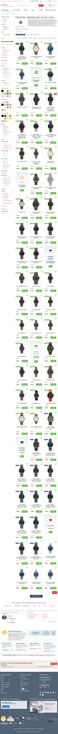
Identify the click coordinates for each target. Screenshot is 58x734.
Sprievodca (51, 10)
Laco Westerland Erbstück (36, 212)
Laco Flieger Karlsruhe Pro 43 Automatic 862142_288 (50, 109)
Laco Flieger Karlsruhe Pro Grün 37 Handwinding (22, 532)
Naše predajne (4, 692)
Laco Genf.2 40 (22, 333)
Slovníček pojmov (23, 684)
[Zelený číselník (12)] (8, 91)
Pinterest (56, 692)
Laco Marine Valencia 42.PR (36, 57)
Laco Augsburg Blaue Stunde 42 (21, 583)
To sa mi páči (6, 706)
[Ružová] (2, 107)
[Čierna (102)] (2, 91)
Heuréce (42, 655)
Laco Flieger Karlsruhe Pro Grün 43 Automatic (51, 480)
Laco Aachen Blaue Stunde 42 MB (51, 583)
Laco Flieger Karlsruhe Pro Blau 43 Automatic (50, 135)
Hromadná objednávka (24, 690)
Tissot (45, 605)
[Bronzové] (10, 107)
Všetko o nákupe (3, 1)
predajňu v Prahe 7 (50, 699)
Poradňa (22, 686)
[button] (41, 1)
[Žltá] (5, 107)
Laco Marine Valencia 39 (21, 427)
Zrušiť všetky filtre (18, 31)
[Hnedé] (8, 107)
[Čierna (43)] (2, 116)
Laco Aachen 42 (50, 380)
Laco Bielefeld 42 (50, 356)
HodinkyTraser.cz (34, 728)
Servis (2, 690)
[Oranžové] (5, 110)
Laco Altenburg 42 (22, 380)
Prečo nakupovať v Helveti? (32, 614)
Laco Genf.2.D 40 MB (50, 82)
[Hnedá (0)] (10, 94)
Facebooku (31, 655)
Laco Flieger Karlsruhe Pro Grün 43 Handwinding (36, 480)
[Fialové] (2, 110)
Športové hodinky (26, 605)
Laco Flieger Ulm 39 (22, 161)
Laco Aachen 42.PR (22, 107)
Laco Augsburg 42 (22, 403)
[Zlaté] (5, 102)
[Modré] (5, 105)
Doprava (2, 678)
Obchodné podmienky (5, 684)
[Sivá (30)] (8, 116)
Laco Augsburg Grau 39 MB (50, 188)
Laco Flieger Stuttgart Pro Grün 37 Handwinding (22, 558)
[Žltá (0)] (10, 91)
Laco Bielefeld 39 (21, 356)
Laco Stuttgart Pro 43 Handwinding (22, 262)
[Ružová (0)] (5, 96)
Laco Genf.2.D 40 (50, 309)
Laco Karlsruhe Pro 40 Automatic (51, 212)
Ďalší (54, 592)
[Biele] (10, 102)
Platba (2, 680)
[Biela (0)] (2, 118)
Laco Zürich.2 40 (50, 333)
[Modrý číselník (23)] (8, 94)
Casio (39, 605)
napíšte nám (35, 21)
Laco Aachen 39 (36, 380)
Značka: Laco (24, 29)
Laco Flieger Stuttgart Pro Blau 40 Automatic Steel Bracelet (36, 136)
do (7, 44)
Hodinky (3, 13)
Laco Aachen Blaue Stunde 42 (51, 57)
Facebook (43, 692)
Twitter (51, 692)
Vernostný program (4, 686)
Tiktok (53, 692)
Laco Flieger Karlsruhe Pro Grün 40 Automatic (36, 506)
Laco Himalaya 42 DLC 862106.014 (36, 107)
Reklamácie (7, 682)
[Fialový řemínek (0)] (2, 121)
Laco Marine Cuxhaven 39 (50, 162)
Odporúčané (25, 38)
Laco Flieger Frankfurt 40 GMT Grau (50, 428)
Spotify (43, 695)
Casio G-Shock (51, 605)
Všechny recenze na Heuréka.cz (14, 639)
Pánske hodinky (8, 13)
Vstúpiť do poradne (52, 621)
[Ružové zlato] (8, 102)
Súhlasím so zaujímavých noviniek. (45, 666)
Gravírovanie (45, 614)
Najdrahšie (40, 38)
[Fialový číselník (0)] (8, 96)
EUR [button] (44, 1)
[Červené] (8, 105)
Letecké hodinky (17, 605)
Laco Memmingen (22, 309)
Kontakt (21, 1)
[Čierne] (2, 105)
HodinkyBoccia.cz (41, 728)
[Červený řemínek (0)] (5, 118)
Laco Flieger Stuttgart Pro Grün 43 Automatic (22, 480)
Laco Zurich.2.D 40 (36, 333)
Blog (11, 1)
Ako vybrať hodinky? (31, 616)
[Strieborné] (2, 102)
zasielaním (43, 666)
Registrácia (55, 1)
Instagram (46, 692)
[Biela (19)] (5, 91)
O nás (21, 680)
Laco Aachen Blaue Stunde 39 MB (36, 583)
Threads (41, 695)
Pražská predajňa (16, 1)
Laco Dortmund (36, 286)
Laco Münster (50, 286)
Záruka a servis (45, 616)
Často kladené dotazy (24, 682)
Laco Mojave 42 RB (51, 403)
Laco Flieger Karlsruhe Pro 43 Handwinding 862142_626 (22, 136)
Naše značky (22, 676)
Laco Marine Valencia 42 (36, 427)
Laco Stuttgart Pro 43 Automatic (36, 262)
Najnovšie (30, 38)
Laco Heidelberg (36, 309)
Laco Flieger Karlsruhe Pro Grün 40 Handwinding (22, 506)
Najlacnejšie (35, 38)
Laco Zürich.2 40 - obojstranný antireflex (36, 163)
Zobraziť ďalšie (4, 57)
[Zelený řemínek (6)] (10, 116)
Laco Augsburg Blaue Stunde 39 (21, 83)
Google (36, 655)
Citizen (34, 605)
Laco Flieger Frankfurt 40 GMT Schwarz (36, 454)
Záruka (2, 688)
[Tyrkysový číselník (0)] (10, 96)
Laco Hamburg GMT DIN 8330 (36, 188)
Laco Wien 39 (21, 212)
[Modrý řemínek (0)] (5, 121)
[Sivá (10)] (2, 96)
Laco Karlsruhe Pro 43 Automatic (22, 237)
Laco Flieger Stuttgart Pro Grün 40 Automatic (22, 58)
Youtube (48, 692)
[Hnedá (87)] (5, 116)
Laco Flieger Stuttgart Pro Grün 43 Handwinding (51, 454)
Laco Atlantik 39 (36, 403)
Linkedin (41, 692)
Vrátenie (2, 682)
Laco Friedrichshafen (22, 286)
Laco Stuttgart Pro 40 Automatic (50, 237)
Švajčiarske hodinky (7, 605)
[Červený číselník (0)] (5, 94)
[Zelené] (10, 105)
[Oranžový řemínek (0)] (10, 118)
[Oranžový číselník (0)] (2, 94)
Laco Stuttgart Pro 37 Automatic (36, 237)
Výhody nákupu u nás (24, 678)
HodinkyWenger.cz (27, 728)
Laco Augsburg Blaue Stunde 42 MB (50, 557)
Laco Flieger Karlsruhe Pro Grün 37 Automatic (36, 532)
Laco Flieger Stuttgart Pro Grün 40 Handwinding (51, 506)
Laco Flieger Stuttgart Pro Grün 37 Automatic (36, 558)
